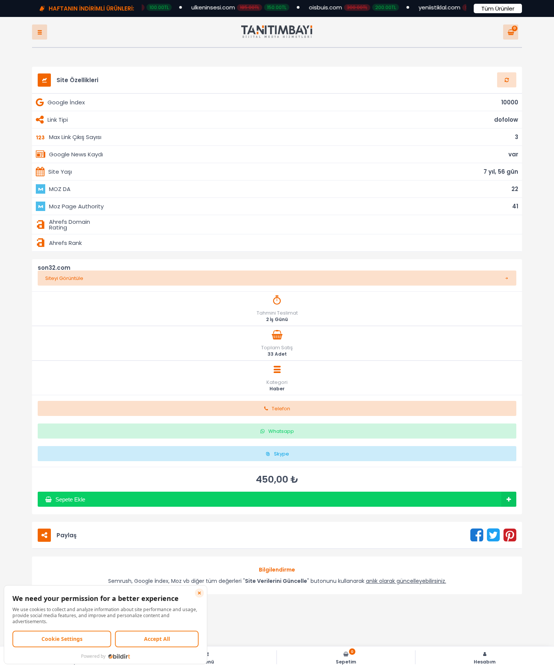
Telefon (281, 416)
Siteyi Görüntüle (64, 285)
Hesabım (485, 661)
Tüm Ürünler (497, 8)
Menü (207, 661)
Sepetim (346, 657)
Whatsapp (281, 438)
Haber (277, 396)
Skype (281, 461)
